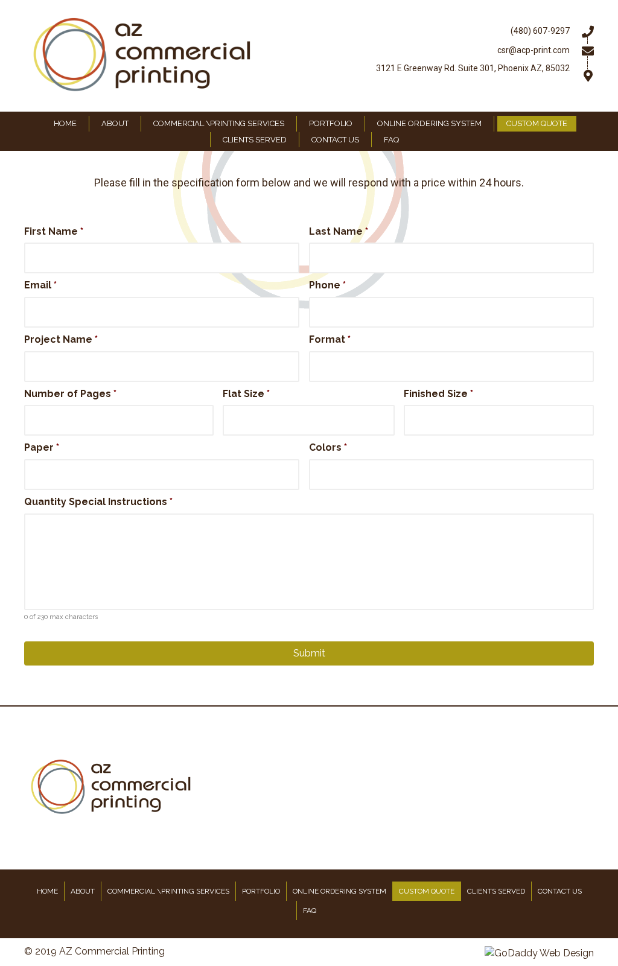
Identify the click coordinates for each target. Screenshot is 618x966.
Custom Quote (426, 891)
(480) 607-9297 (540, 31)
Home (47, 891)
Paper (41, 447)
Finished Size (438, 393)
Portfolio (261, 891)
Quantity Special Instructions (98, 501)
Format (330, 339)
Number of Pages (70, 393)
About (83, 891)
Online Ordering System (339, 891)
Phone (327, 285)
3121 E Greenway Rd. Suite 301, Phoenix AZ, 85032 (473, 68)
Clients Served (496, 891)
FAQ (309, 910)
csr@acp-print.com (533, 50)
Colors (328, 447)
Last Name (338, 231)
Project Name (61, 339)
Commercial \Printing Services (168, 891)
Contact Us (560, 891)
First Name (53, 231)
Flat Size (246, 393)
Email (40, 285)
